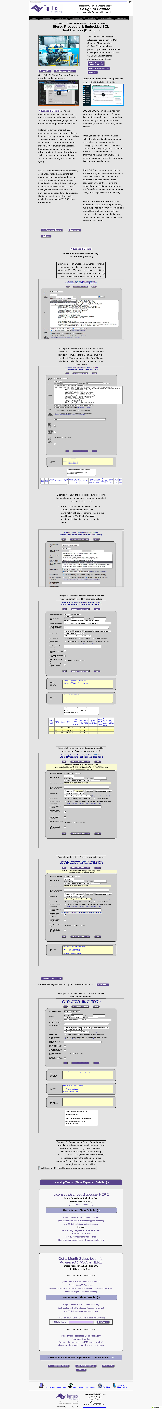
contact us (97, 1403)
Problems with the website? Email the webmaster (94, 1407)
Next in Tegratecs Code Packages (84, 1387)
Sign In (130, 2)
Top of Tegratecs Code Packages (55, 1387)
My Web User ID (121, 18)
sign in (103, 1404)
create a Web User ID (92, 1404)
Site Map (106, 1387)
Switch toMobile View (122, 1386)
